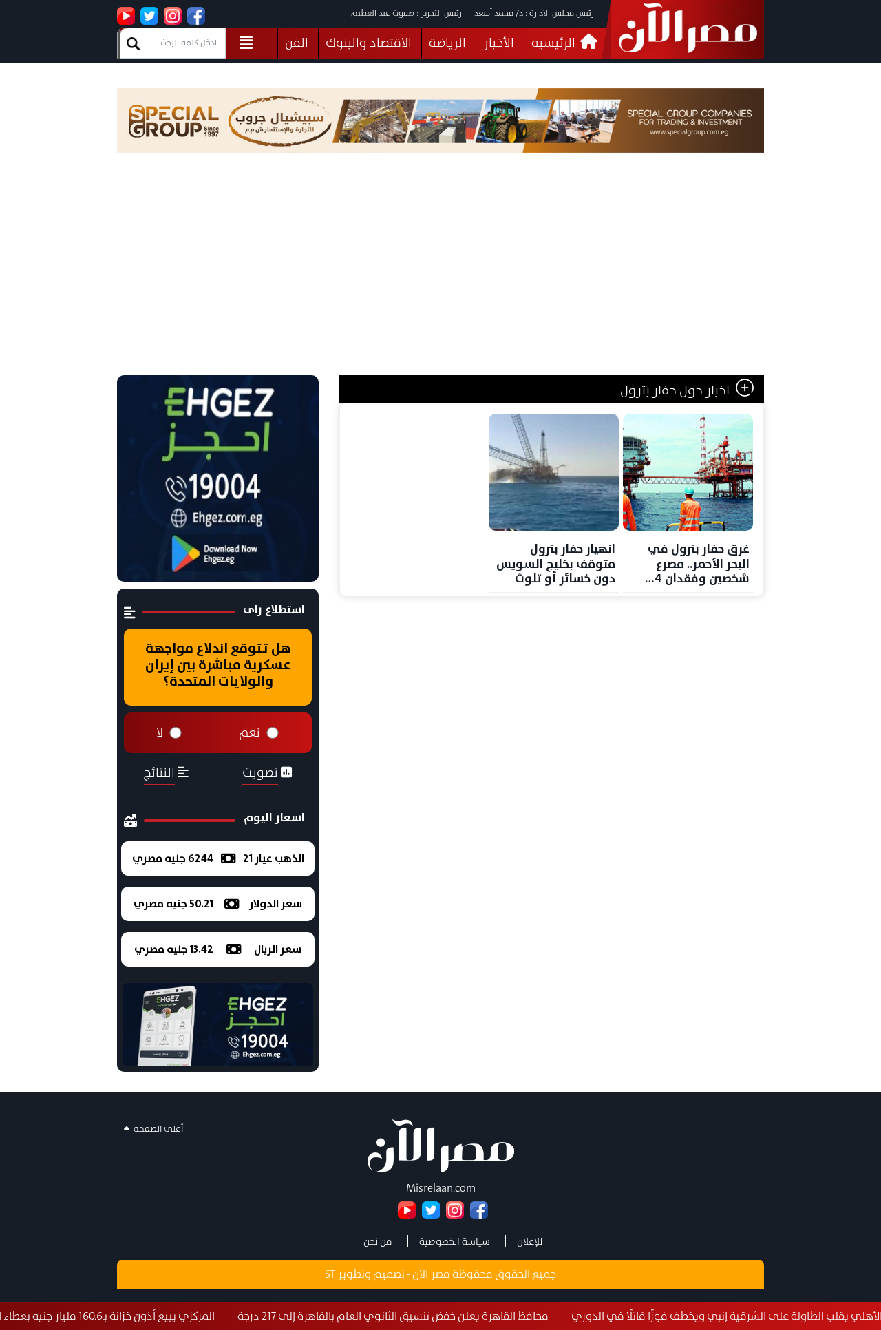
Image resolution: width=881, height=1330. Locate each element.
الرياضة (447, 42)
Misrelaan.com (441, 1188)
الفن (296, 42)
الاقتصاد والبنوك (369, 42)
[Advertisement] (440, 272)
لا (159, 732)
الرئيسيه (554, 42)
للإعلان (529, 1241)
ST (330, 1274)
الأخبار (498, 42)
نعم (249, 732)
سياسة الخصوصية (454, 1241)
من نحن (377, 1241)
